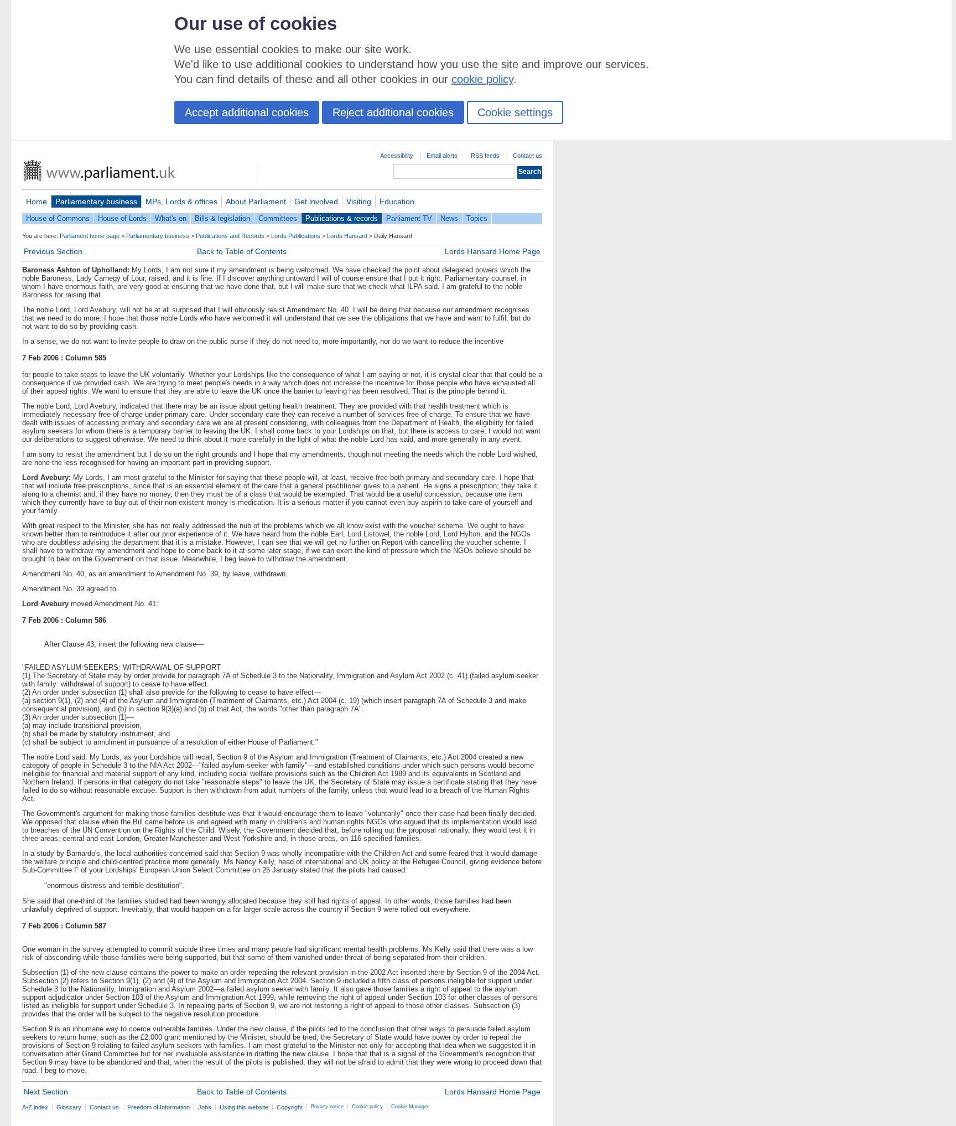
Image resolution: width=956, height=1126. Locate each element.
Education (397, 201)
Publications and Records (230, 236)
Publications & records (341, 218)
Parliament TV (409, 218)
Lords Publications (295, 236)
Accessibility (396, 155)
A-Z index (35, 1107)
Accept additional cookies (247, 112)
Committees (277, 218)
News (449, 218)
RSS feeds (485, 155)
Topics (476, 218)
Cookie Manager (410, 1106)
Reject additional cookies (393, 112)
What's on (170, 218)
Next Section (46, 1091)
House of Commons (58, 218)
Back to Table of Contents (242, 251)
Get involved (316, 201)
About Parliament (256, 201)
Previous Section (53, 251)
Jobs (204, 1107)
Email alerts (442, 155)
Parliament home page (89, 236)
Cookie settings (515, 112)
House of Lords (122, 218)
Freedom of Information (158, 1107)
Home (36, 201)
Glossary (68, 1107)
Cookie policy (367, 1106)
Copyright (290, 1107)
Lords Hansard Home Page (493, 251)
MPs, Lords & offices (181, 201)
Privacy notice (327, 1106)
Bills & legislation (222, 218)
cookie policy (482, 79)
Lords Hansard (347, 236)
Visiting (358, 201)
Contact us (527, 155)
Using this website (244, 1107)
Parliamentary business (96, 201)
